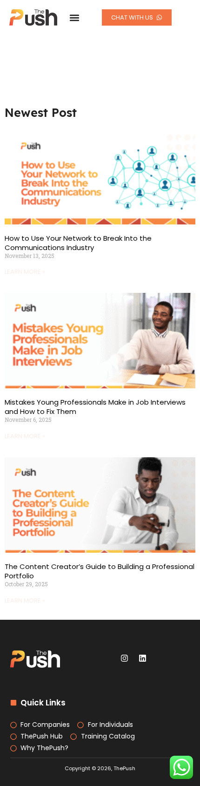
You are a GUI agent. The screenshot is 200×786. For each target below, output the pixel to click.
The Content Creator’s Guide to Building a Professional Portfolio (99, 571)
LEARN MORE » (25, 271)
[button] (74, 17)
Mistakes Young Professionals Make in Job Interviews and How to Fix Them (95, 406)
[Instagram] (125, 658)
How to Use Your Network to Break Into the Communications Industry (78, 242)
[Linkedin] (143, 658)
